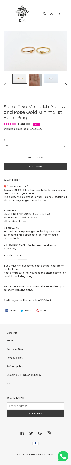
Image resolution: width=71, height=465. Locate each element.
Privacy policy (15, 357)
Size (6, 140)
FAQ (9, 383)
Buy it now (35, 166)
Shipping (8, 129)
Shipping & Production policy (24, 375)
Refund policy (15, 366)
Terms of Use (15, 349)
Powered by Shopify (45, 454)
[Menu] (65, 13)
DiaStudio (30, 454)
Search (11, 340)
